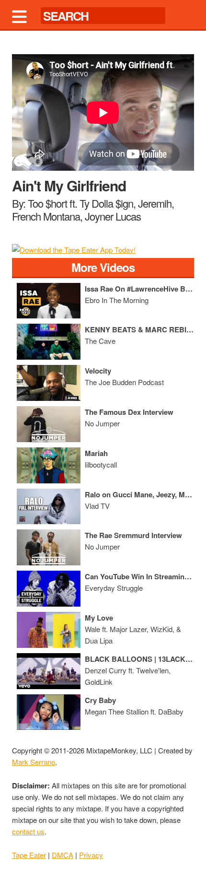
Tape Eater (29, 855)
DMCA (62, 855)
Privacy (91, 855)
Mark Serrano (33, 762)
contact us (28, 831)
